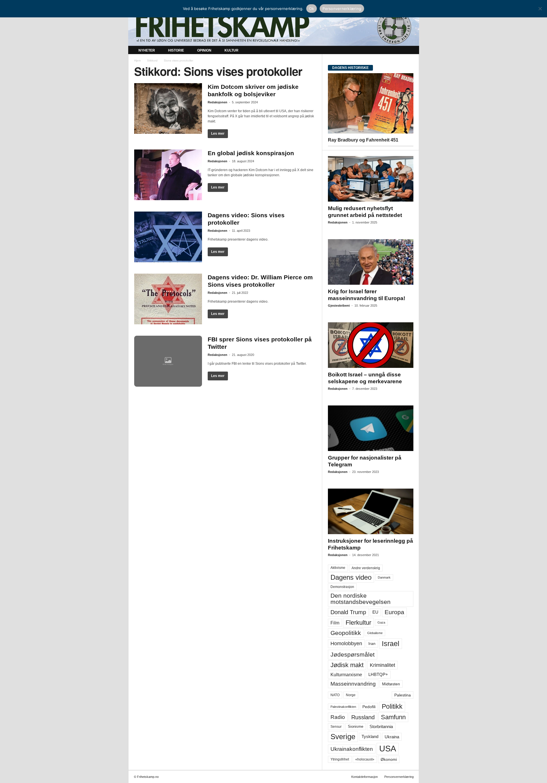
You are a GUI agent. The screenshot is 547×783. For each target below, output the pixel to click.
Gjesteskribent (339, 305)
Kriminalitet (382, 665)
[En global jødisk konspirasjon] (168, 174)
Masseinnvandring (353, 684)
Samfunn (393, 717)
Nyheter (146, 50)
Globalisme (375, 633)
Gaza (381, 622)
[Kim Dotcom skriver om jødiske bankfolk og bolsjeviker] (168, 108)
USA (387, 748)
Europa (394, 612)
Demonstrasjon (342, 587)
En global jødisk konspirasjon (251, 153)
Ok (311, 8)
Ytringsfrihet (339, 759)
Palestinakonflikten (343, 706)
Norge (351, 695)
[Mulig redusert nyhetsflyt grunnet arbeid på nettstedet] (370, 179)
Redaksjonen (217, 102)
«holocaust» (364, 759)
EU (375, 612)
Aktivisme (337, 568)
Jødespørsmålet (352, 654)
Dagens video (351, 577)
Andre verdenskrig (366, 568)
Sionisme (355, 727)
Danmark (384, 577)
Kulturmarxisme (346, 674)
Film (334, 622)
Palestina (402, 695)
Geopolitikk (345, 633)
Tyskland (370, 736)
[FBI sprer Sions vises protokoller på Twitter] (168, 361)
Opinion (204, 50)
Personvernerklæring (399, 776)
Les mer (217, 134)
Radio (337, 717)
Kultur (231, 50)
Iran (371, 643)
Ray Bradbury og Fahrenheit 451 (363, 140)
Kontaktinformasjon (364, 776)
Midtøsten (391, 684)
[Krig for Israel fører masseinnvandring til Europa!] (370, 262)
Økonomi (389, 759)
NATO (335, 695)
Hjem (137, 60)
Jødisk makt (347, 665)
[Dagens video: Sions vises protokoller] (168, 237)
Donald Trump (348, 612)
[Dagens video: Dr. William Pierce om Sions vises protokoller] (168, 299)
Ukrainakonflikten (351, 749)
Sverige (342, 736)
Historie (176, 50)
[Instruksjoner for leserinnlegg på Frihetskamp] (370, 511)
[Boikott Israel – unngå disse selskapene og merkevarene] (370, 345)
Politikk (392, 706)
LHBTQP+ (378, 674)
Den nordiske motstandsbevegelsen (360, 598)
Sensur (336, 727)
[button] (410, 50)
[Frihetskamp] (273, 27)
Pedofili (368, 706)
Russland (363, 717)
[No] (540, 8)
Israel (390, 643)
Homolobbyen (346, 643)
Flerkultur (358, 622)
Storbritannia (381, 726)
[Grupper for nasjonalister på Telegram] (370, 428)
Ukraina (392, 736)
